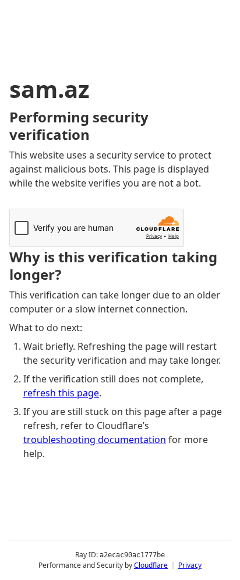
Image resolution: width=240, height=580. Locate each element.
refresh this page (61, 392)
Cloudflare (151, 565)
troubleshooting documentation (94, 439)
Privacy (190, 565)
